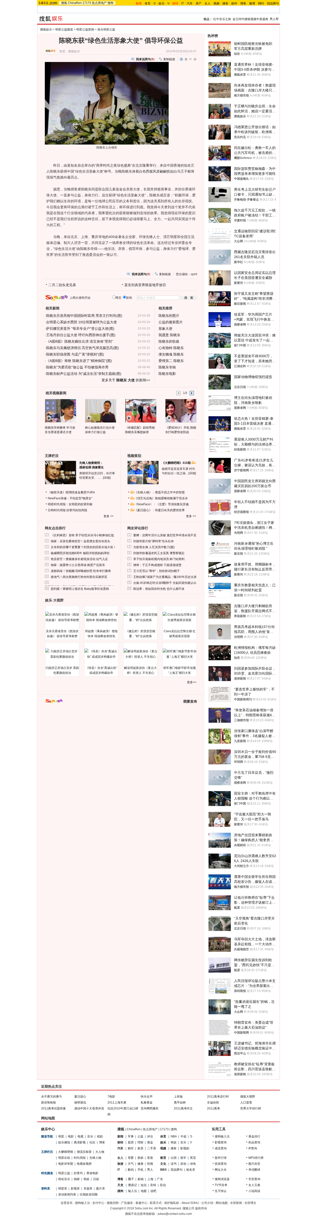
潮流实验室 (84, 1152)
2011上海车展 (116, 1102)
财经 (120, 1142)
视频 (216, 3)
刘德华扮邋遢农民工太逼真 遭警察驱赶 (159, 553)
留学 (183, 1158)
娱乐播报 (64, 1142)
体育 (148, 3)
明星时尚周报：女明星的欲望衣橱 (70, 504)
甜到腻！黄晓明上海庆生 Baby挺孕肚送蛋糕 (80, 589)
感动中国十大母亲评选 (89, 1108)
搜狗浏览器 (222, 1179)
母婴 (131, 1158)
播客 (225, 3)
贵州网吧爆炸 (149, 1108)
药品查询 (254, 1142)
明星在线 (64, 1158)
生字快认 (221, 1191)
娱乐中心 (48, 1129)
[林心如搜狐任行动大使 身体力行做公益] (100, 410)
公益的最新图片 (170, 322)
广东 (160, 1179)
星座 (150, 1158)
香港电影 (92, 1173)
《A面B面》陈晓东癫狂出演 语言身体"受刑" (79, 341)
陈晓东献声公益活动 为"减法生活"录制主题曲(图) (83, 374)
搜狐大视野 (247, 1096)
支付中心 (98, 1203)
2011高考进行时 (218, 1096)
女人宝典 (254, 1185)
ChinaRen (75, 3)
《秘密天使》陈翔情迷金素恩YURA (71, 492)
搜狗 (110, 3)
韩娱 (86, 1179)
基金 (150, 1142)
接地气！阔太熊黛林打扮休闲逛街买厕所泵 (79, 577)
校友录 (190, 1169)
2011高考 (213, 1108)
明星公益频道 (64, 29)
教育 (163, 1158)
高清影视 (80, 1142)
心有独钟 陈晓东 (171, 348)
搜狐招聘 (113, 1203)
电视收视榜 (84, 1163)
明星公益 (64, 1173)
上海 (150, 1179)
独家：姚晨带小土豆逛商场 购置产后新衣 (78, 565)
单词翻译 (254, 1169)
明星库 (62, 1188)
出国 (174, 1158)
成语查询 (221, 1148)
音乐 (90, 1136)
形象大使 (165, 328)
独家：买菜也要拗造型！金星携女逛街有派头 (80, 541)
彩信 (163, 1185)
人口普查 (246, 1102)
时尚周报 (80, 1158)
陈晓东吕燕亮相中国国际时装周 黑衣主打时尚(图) (84, 316)
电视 (80, 1136)
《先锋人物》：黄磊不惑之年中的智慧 (159, 492)
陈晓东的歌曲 (168, 341)
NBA (174, 1136)
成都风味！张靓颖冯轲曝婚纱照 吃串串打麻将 (81, 571)
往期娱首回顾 (89, 1194)
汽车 (190, 3)
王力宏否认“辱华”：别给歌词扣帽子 (156, 571)
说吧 (153, 1191)
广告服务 (127, 1203)
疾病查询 (221, 1163)
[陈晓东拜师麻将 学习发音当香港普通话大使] (60, 410)
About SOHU (190, 1203)
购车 (131, 1148)
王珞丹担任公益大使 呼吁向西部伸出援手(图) (80, 335)
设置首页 (67, 1203)
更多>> (191, 682)
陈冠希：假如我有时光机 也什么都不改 (159, 589)
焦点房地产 (99, 3)
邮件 (234, 3)
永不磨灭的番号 (51, 1096)
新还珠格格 (48, 1102)
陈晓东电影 (167, 374)
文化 (163, 1163)
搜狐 (64, 3)
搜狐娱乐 (46, 29)
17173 (86, 3)
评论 (150, 1136)
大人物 (99, 1152)
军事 (131, 1136)
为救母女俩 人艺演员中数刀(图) (154, 547)
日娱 (96, 1179)
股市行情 (221, 1158)
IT (182, 3)
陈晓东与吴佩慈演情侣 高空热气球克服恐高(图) (82, 348)
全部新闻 (236, 1203)
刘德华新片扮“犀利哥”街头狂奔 (153, 541)
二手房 (151, 1148)
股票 (131, 1142)
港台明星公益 (106, 29)
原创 (183, 1163)
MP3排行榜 (256, 1158)
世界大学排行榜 (250, 1108)
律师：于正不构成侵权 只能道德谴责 (157, 565)
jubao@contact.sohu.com (175, 1214)
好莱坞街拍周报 (76, 510)
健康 (140, 1163)
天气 (131, 1163)
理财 (140, 1142)
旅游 (120, 1163)
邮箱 (141, 1179)
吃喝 (150, 1163)
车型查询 (254, 1179)
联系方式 (156, 1203)
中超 (183, 1136)
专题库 (87, 1188)
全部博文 (250, 1203)
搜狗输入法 (222, 1136)
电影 (71, 1136)
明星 (61, 1136)
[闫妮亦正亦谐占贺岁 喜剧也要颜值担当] (62, 654)
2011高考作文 (183, 1108)
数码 (131, 1169)
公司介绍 (207, 1203)
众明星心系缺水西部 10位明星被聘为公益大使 (81, 322)
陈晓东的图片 (168, 316)
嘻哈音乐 (64, 1179)
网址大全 (221, 1169)
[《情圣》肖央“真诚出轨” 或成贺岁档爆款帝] (101, 654)
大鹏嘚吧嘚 (65, 1152)
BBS (261, 3)
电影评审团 (65, 1163)
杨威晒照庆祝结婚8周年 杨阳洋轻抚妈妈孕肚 (80, 553)
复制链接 (169, 59)
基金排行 (254, 1136)
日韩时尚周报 (57, 510)
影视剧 (184, 1148)
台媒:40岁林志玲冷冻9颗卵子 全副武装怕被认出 (164, 583)
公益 (140, 1136)
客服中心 (141, 1203)
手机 (140, 1169)
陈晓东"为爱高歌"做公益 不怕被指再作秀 (77, 367)
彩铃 (153, 1185)
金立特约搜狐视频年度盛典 (250, 19)
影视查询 (221, 1142)
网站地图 (222, 1203)
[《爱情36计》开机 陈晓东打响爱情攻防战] (180, 410)
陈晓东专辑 (167, 367)
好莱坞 (78, 1173)
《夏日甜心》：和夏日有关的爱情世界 (159, 510)
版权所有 (201, 1208)
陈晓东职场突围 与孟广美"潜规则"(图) (75, 354)
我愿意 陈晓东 (169, 335)
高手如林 (180, 1102)
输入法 (132, 1191)
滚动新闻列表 (67, 1194)
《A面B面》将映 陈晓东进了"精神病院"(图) (79, 361)
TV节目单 (221, 1185)
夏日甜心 (80, 1096)
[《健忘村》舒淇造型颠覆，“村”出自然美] (140, 617)
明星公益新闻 (85, 29)
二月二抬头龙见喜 (62, 285)
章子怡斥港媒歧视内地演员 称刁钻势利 (159, 559)
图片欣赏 (254, 1163)
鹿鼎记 (132, 1185)
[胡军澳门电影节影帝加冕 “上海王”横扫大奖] (179, 654)
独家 (77, 1179)
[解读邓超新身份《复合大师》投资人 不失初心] (140, 654)
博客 (243, 3)
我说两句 (273, 3)
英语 (193, 1158)
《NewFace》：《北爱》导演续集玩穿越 (161, 504)
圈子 (131, 1179)
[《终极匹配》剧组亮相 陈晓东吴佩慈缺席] (140, 410)
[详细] (106, 477)
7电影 (111, 1096)
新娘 (140, 1158)
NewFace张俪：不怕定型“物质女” (70, 498)
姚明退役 (80, 1102)
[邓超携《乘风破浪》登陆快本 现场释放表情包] (101, 617)
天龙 (120, 1185)
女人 (208, 3)
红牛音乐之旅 (222, 19)
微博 (252, 3)
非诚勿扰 (213, 1102)
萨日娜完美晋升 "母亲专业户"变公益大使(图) (80, 328)
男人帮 (274, 19)
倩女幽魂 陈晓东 (171, 354)
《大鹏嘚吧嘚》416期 (176, 463)
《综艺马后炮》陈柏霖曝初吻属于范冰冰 (161, 498)
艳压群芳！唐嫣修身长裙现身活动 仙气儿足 (79, 559)
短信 (144, 1185)
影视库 (75, 1188)
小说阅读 (254, 1191)
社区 (92, 1142)
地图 (144, 1191)
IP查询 (252, 1148)
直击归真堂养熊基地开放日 (145, 285)
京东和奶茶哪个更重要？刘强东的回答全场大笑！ (83, 547)
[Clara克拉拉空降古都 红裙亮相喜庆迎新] (179, 617)
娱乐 (161, 3)
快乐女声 (147, 1096)
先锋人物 (95, 1158)
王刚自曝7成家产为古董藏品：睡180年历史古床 (165, 577)
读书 (174, 1163)
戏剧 (100, 1136)
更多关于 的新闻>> (126, 380)
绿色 (193, 1163)
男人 (150, 1169)
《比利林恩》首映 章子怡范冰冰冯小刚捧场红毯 (82, 535)
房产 (199, 3)
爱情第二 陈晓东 (171, 361)
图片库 (100, 1188)
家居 (140, 1148)
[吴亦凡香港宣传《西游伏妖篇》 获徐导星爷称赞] (62, 617)
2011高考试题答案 (53, 1108)
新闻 (120, 1136)
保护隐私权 (171, 1203)
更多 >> (109, 516)
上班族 (178, 1096)
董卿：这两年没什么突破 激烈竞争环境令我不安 (164, 535)
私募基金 (147, 1102)
